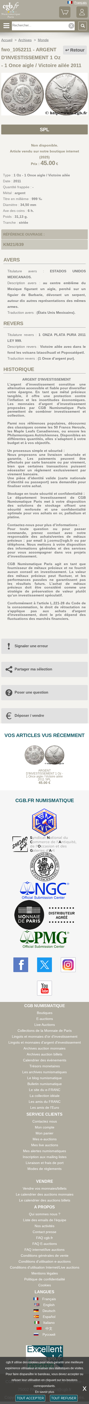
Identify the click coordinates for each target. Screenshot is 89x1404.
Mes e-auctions (45, 1139)
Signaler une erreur (31, 646)
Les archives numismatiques (44, 1072)
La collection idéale (45, 1096)
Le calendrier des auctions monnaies (44, 1194)
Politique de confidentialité (44, 1279)
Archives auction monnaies (44, 1048)
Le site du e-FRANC (44, 1090)
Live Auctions (44, 1025)
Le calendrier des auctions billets (44, 1200)
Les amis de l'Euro (44, 1107)
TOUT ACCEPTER (30, 1398)
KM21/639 (13, 244)
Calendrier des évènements (44, 1060)
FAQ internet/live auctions (44, 1250)
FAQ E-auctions (44, 1244)
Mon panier (44, 1133)
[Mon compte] (82, 16)
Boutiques (44, 1013)
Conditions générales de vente (44, 1255)
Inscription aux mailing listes (45, 1157)
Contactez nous (44, 1121)
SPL (44, 129)
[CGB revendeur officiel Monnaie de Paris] (44, 915)
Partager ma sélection (33, 669)
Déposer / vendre (29, 715)
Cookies (44, 1285)
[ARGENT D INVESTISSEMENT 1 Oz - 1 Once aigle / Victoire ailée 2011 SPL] (44, 114)
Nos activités (44, 1226)
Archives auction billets (44, 1054)
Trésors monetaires (44, 1066)
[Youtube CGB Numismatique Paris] (44, 988)
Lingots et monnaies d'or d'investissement (44, 1036)
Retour (77, 50)
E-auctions (44, 1019)
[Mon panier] (64, 16)
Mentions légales (44, 1273)
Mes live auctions (44, 1145)
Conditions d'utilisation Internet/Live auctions (44, 1267)
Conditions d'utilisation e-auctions (45, 1261)
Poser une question (31, 692)
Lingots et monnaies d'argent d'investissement (44, 1042)
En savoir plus (44, 1392)
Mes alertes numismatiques (44, 1151)
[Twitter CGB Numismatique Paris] (44, 964)
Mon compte (44, 1127)
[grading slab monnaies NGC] (44, 891)
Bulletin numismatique (44, 1084)
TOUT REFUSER (63, 1398)
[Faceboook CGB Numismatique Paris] (20, 964)
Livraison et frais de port (45, 1163)
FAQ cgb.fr (44, 1238)
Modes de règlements (44, 1169)
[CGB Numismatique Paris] (10, 18)
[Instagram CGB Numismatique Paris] (68, 964)
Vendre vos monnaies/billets (45, 1188)
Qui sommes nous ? (44, 1214)
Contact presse (44, 1232)
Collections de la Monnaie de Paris (45, 1031)
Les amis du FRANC (45, 1102)
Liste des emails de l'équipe (44, 1220)
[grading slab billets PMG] (44, 939)
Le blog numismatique (44, 1078)
